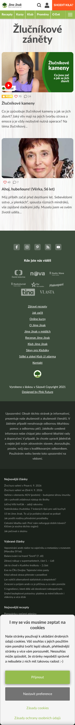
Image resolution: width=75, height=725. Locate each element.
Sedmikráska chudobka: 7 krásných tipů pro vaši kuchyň (35, 509)
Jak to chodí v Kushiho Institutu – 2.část (26, 565)
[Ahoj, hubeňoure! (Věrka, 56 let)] (37, 158)
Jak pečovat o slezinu (15, 531)
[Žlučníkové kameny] (37, 72)
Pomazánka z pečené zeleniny (20, 613)
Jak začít (37, 312)
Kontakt (37, 362)
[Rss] (48, 247)
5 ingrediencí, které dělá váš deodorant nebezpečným (33, 589)
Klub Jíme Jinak (38, 344)
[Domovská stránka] (12, 5)
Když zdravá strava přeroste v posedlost (25, 575)
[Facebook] (17, 247)
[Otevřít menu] (70, 14)
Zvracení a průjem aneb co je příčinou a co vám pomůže (34, 584)
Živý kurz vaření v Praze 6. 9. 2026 (22, 485)
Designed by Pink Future (37, 392)
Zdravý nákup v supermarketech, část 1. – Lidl (29, 561)
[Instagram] (27, 247)
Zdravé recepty (37, 306)
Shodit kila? (63, 5)
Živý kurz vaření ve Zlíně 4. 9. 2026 (23, 490)
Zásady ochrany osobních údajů (37, 718)
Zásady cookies (37, 708)
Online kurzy (38, 319)
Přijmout (37, 677)
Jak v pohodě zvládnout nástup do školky (26, 499)
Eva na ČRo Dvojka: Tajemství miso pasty (26, 570)
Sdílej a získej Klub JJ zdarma (37, 356)
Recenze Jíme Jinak (37, 337)
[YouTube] (58, 247)
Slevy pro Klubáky (37, 350)
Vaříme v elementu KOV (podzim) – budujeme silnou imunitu (37, 495)
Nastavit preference (37, 694)
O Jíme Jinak (37, 325)
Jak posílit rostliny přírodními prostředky (26, 518)
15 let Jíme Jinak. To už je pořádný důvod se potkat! (32, 513)
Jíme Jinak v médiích (37, 331)
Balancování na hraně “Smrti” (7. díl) (23, 556)
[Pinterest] (37, 247)
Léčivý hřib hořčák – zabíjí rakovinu (23, 504)
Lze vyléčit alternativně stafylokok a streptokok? (30, 579)
